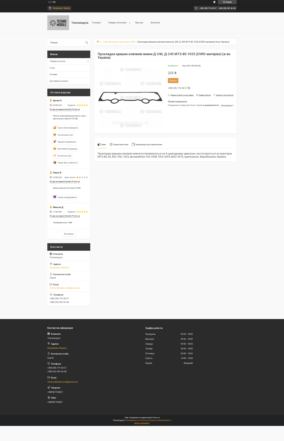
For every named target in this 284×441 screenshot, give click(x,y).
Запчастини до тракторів (117, 42)
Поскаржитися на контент (136, 420)
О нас (52, 68)
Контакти (155, 22)
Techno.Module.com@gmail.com (65, 288)
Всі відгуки (69, 234)
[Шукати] (86, 42)
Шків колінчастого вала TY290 (66, 188)
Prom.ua (156, 418)
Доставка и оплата (59, 81)
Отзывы (53, 74)
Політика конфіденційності (160, 420)
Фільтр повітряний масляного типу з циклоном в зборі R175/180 (69, 117)
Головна (96, 22)
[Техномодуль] (58, 22)
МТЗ (133, 42)
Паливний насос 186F (62, 222)
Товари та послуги (117, 22)
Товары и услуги (57, 61)
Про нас (139, 22)
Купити (173, 80)
